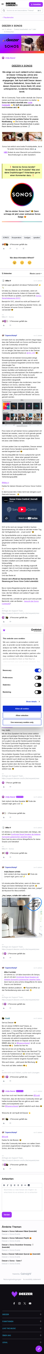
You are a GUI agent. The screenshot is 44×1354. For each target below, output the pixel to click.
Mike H (8, 281)
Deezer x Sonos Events (11, 1234)
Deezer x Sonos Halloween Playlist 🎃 (16, 1238)
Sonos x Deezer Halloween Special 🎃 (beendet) (21, 1254)
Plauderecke (8, 17)
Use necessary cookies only (22, 722)
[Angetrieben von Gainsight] (22, 1274)
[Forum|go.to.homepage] (11, 4)
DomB (7, 1018)
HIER (6, 152)
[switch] (38, 677)
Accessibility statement (32, 1279)
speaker (36, 237)
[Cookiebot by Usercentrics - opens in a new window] (31, 630)
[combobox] (22, 10)
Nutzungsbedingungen (12, 1279)
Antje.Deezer (10, 58)
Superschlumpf (11, 335)
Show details (31, 702)
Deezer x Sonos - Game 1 (12, 1261)
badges (27, 237)
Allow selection (22, 715)
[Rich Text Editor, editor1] (22, 1199)
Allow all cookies (22, 709)
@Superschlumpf (23, 1043)
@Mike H (5, 483)
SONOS (6, 237)
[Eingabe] (4, 10)
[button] (2, 5)
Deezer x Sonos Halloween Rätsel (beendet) (19, 1231)
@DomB (37, 1095)
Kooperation (16, 237)
